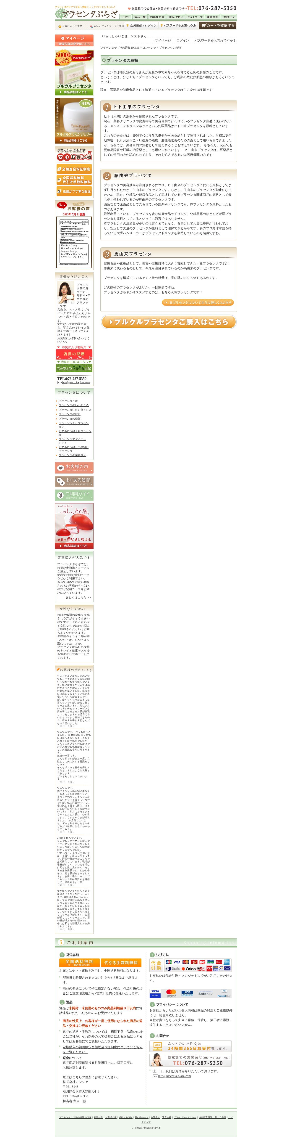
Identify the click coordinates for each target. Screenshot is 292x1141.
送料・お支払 (126, 1117)
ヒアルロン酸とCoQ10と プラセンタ (74, 449)
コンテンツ (149, 47)
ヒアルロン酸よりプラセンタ (75, 433)
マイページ (163, 40)
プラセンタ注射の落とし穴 (75, 409)
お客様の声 (111, 1117)
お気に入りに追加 (71, 26)
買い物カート (142, 1117)
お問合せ (155, 1117)
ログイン (182, 40)
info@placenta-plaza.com (76, 382)
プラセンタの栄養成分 (72, 455)
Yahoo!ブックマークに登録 (108, 26)
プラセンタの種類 (70, 418)
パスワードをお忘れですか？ (215, 40)
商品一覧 (98, 1117)
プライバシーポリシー (185, 1117)
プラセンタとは (68, 400)
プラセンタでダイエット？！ (72, 441)
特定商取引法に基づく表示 (212, 1117)
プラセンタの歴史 (70, 414)
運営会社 (166, 1117)
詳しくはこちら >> (78, 597)
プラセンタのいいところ (74, 405)
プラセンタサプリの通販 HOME (119, 47)
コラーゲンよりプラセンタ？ (74, 425)
